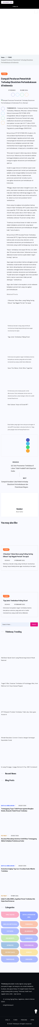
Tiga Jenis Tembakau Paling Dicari (19, 337)
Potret (10, 952)
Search (34, 624)
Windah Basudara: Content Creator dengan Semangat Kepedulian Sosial (18, 739)
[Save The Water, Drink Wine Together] (22, 379)
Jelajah (29, 931)
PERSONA (29, 945)
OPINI (10, 945)
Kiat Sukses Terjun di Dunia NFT (18, 405)
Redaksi (7, 560)
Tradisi (10, 959)
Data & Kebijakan (29, 916)
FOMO (10, 57)
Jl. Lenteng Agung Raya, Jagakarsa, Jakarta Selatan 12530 (18, 1000)
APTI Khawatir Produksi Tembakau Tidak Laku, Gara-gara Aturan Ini (18, 713)
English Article (10, 924)
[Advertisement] (19, 33)
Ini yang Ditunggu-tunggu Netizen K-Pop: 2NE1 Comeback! (19, 767)
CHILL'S (10, 914)
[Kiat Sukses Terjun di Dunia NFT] (22, 414)
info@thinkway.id (8, 1005)
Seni (29, 952)
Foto (10, 931)
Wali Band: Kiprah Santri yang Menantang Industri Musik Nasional (18, 659)
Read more (15, 398)
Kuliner (10, 938)
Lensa (28, 938)
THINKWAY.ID (11, 108)
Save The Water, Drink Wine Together (20, 368)
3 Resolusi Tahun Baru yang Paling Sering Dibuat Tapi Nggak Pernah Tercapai (21, 301)
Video (29, 959)
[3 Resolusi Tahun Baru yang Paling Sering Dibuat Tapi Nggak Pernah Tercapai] (22, 314)
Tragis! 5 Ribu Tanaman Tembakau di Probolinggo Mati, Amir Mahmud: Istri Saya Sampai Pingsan (19, 685)
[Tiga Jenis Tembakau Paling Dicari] (22, 347)
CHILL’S (7, 1020)
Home (3, 57)
